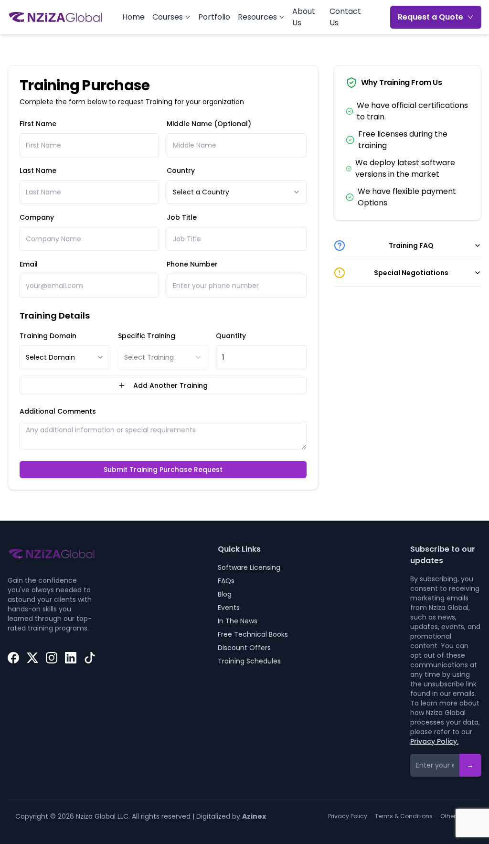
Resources (257, 16)
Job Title (182, 217)
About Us (303, 17)
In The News (237, 621)
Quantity (231, 336)
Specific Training (146, 336)
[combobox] (236, 192)
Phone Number (192, 264)
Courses (167, 16)
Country (181, 170)
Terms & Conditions (404, 816)
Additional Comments (58, 411)
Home (133, 16)
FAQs (226, 581)
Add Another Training (170, 385)
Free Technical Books (253, 634)
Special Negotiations (411, 273)
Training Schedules (249, 661)
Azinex (254, 816)
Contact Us (345, 17)
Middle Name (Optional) (209, 123)
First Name (38, 123)
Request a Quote (430, 16)
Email (29, 264)
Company (37, 217)
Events (229, 607)
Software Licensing (249, 567)
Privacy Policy (347, 816)
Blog (225, 594)
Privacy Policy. (434, 741)
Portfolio (214, 16)
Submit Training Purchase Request (163, 469)
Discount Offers (244, 647)
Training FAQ (411, 245)
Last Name (38, 170)
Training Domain (48, 336)
